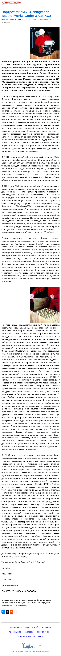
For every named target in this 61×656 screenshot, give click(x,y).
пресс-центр (15, 632)
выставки (29, 632)
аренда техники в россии (30, 636)
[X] (7, 612)
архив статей (31, 627)
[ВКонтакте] (3, 612)
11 (25, 20)
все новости (16, 627)
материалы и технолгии (14, 605)
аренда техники (44, 632)
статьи (13, 20)
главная (4, 20)
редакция (46, 627)
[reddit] (11, 612)
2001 (20, 20)
